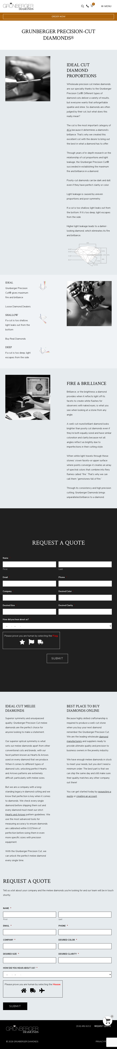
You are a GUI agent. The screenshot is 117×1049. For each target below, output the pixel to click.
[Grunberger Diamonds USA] (22, 1029)
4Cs (69, 130)
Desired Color (66, 591)
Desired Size (10, 605)
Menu (108, 6)
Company (8, 591)
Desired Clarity (66, 605)
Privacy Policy (103, 1041)
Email (6, 577)
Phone (62, 577)
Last (61, 569)
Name (7, 558)
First (5, 569)
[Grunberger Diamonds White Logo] (18, 9)
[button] (82, 6)
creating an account (86, 796)
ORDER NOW (59, 16)
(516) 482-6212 (83, 1026)
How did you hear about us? (17, 619)
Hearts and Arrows (15, 814)
